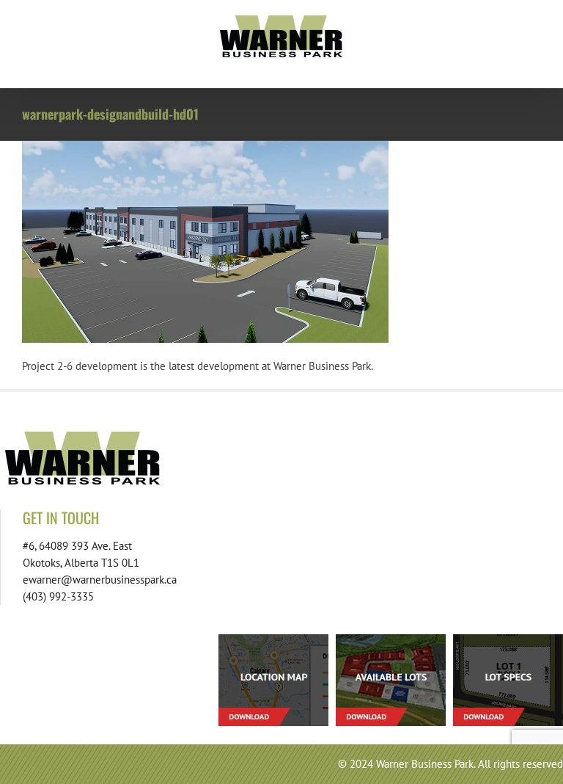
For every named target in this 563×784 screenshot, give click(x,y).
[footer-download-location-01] (273, 640)
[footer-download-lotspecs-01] (508, 640)
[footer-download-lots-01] (391, 640)
